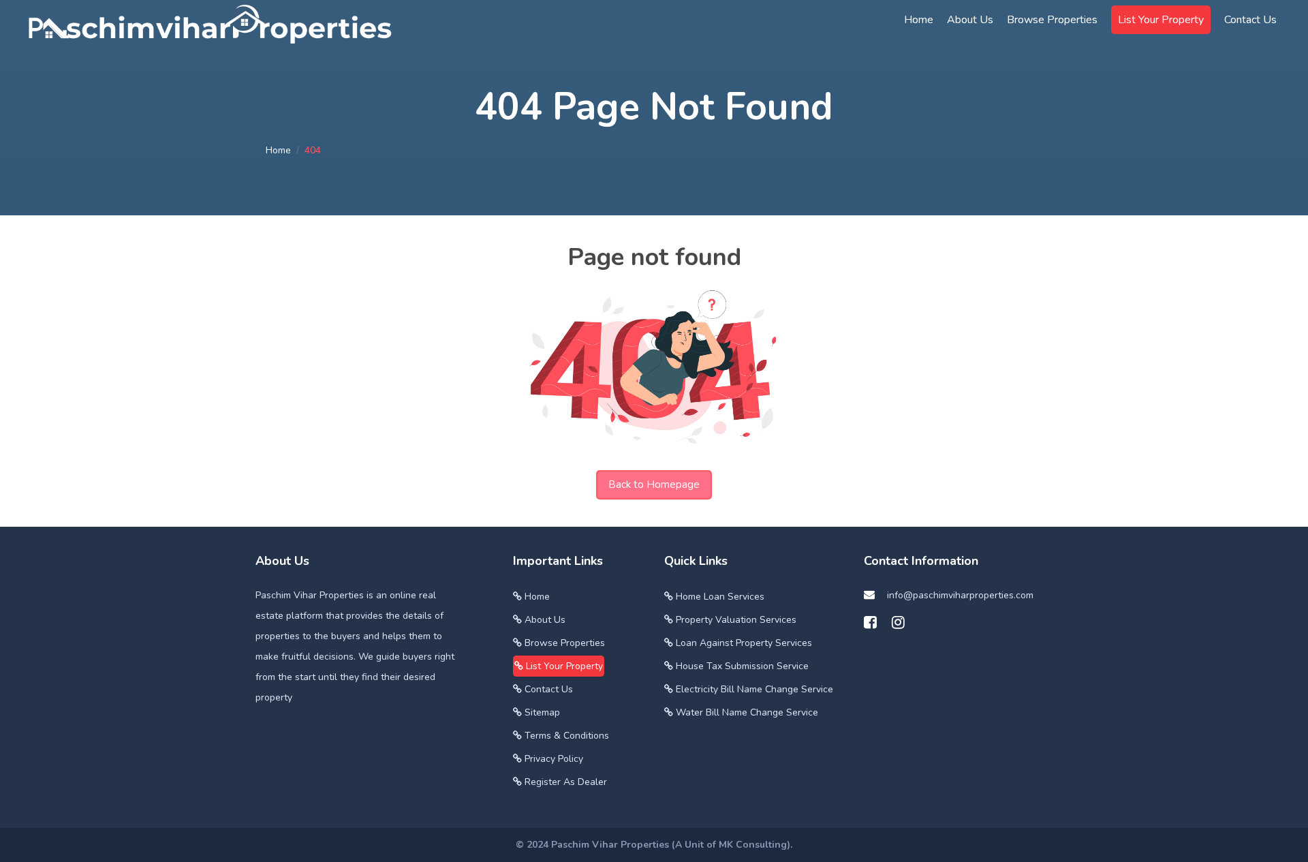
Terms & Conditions (565, 735)
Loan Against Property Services (742, 642)
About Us (970, 19)
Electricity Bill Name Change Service (753, 689)
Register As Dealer (564, 781)
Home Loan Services (718, 596)
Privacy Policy (552, 758)
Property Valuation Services (734, 619)
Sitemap (541, 712)
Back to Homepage (654, 484)
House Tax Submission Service (741, 666)
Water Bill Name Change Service (745, 712)
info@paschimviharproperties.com (960, 595)
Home (278, 150)
